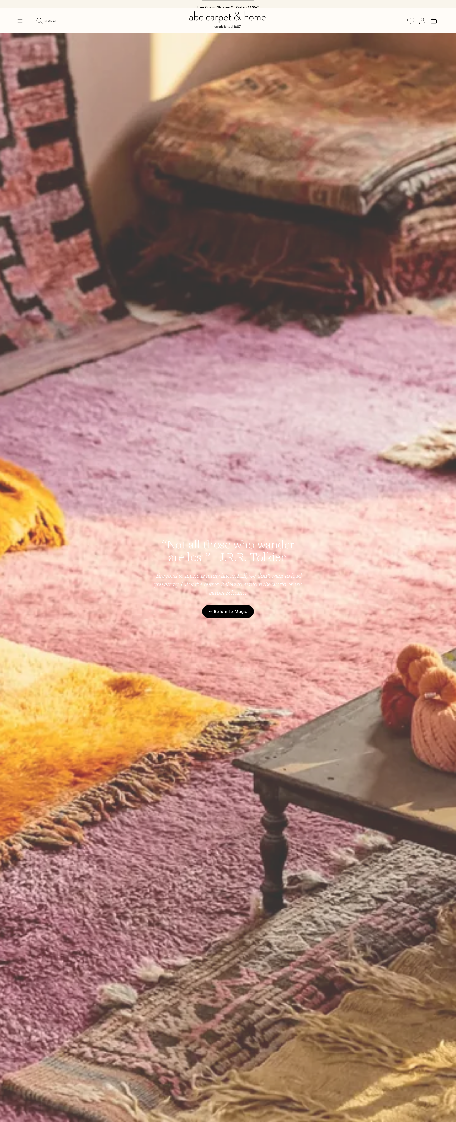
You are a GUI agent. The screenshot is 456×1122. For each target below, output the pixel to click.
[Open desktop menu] (20, 21)
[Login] (422, 21)
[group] (228, 577)
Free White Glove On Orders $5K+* (228, 4)
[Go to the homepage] (228, 25)
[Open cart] (434, 21)
